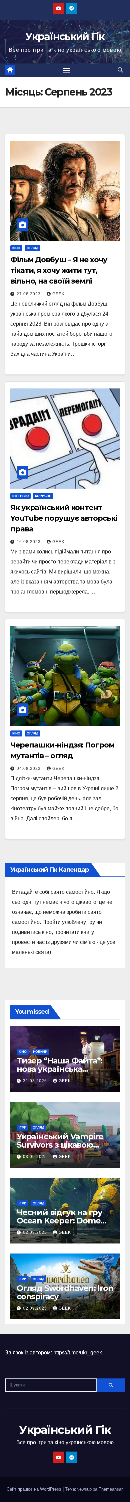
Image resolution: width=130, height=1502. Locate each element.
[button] (120, 70)
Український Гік (65, 36)
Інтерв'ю (20, 496)
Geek (58, 294)
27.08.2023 (29, 294)
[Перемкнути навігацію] (66, 70)
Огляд (32, 248)
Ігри (22, 1127)
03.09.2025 (35, 1156)
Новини (40, 1051)
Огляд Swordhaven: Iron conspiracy (65, 1292)
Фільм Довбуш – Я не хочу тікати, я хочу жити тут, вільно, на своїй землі (58, 270)
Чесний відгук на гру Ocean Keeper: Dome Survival (59, 1220)
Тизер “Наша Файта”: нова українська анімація (59, 1069)
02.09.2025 (35, 1232)
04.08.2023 (29, 768)
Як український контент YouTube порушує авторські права (63, 518)
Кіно (16, 248)
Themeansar (110, 1489)
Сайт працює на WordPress (35, 1489)
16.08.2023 (29, 541)
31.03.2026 (35, 1080)
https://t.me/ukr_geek (77, 1352)
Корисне (43, 496)
